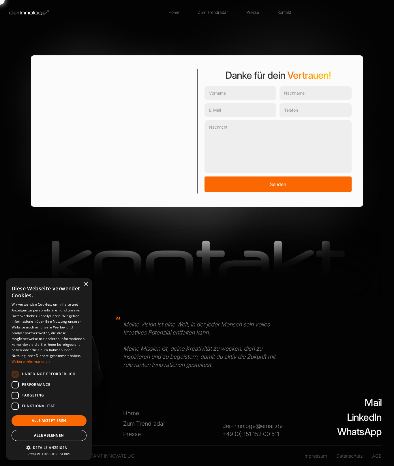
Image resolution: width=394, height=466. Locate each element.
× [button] (86, 284)
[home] (29, 12)
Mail (373, 402)
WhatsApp (359, 431)
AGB (377, 456)
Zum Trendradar (213, 12)
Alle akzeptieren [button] (49, 420)
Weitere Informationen (31, 361)
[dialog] (49, 369)
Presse (252, 12)
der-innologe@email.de (252, 425)
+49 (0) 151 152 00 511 (250, 434)
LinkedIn (364, 417)
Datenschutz (349, 456)
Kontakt (284, 12)
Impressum (315, 456)
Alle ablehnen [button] (49, 435)
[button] (49, 447)
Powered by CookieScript (49, 454)
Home (173, 12)
